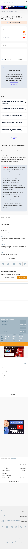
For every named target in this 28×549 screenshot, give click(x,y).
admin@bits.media (23, 511)
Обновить (13, 394)
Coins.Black (4, 50)
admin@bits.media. (14, 539)
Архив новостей (14, 544)
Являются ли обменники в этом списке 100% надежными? (12, 123)
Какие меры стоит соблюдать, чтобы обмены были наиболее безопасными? (12, 130)
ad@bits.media (24, 521)
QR (22, 542)
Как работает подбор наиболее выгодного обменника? (13, 102)
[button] (24, 32)
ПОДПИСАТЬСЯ (21, 277)
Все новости (12, 258)
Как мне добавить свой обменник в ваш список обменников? (12, 116)
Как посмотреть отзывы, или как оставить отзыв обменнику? (13, 109)
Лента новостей (5, 217)
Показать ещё (15, 138)
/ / (9, 59)
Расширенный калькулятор (7, 343)
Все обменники (14, 84)
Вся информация (13, 481)
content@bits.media (23, 516)
